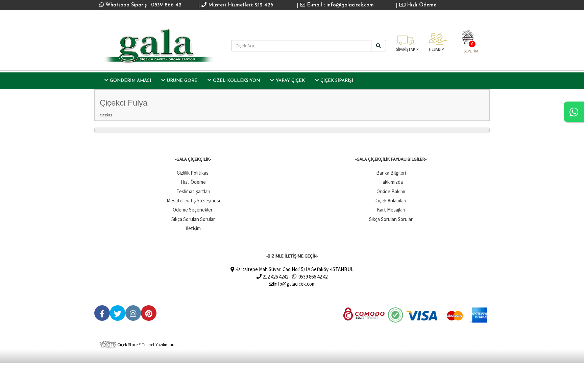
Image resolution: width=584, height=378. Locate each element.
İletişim (193, 228)
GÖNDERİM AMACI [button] (130, 81)
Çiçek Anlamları (390, 200)
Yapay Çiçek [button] (290, 81)
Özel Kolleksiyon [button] (236, 81)
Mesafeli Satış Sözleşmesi (193, 200)
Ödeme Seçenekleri (193, 209)
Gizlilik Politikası (193, 173)
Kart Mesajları (391, 209)
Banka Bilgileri (391, 173)
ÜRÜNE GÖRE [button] (182, 81)
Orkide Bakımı (390, 191)
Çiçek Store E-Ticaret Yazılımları (145, 345)
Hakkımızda (391, 182)
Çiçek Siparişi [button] (336, 81)
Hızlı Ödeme (420, 5)
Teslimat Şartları (193, 191)
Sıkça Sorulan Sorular (193, 219)
